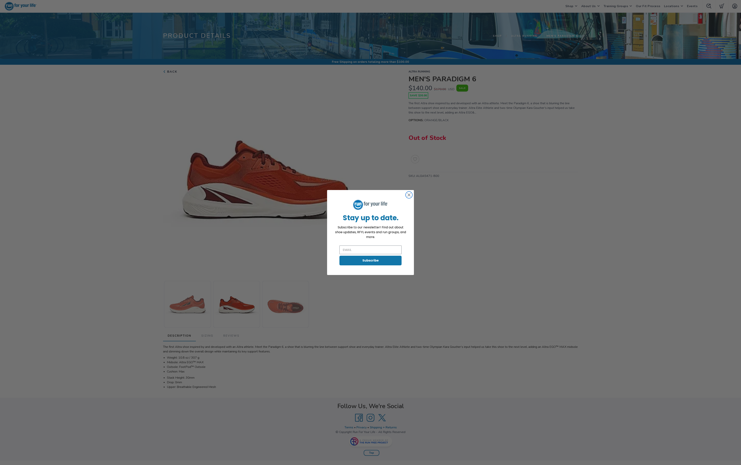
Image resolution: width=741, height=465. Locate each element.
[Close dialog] (409, 195)
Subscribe (370, 260)
